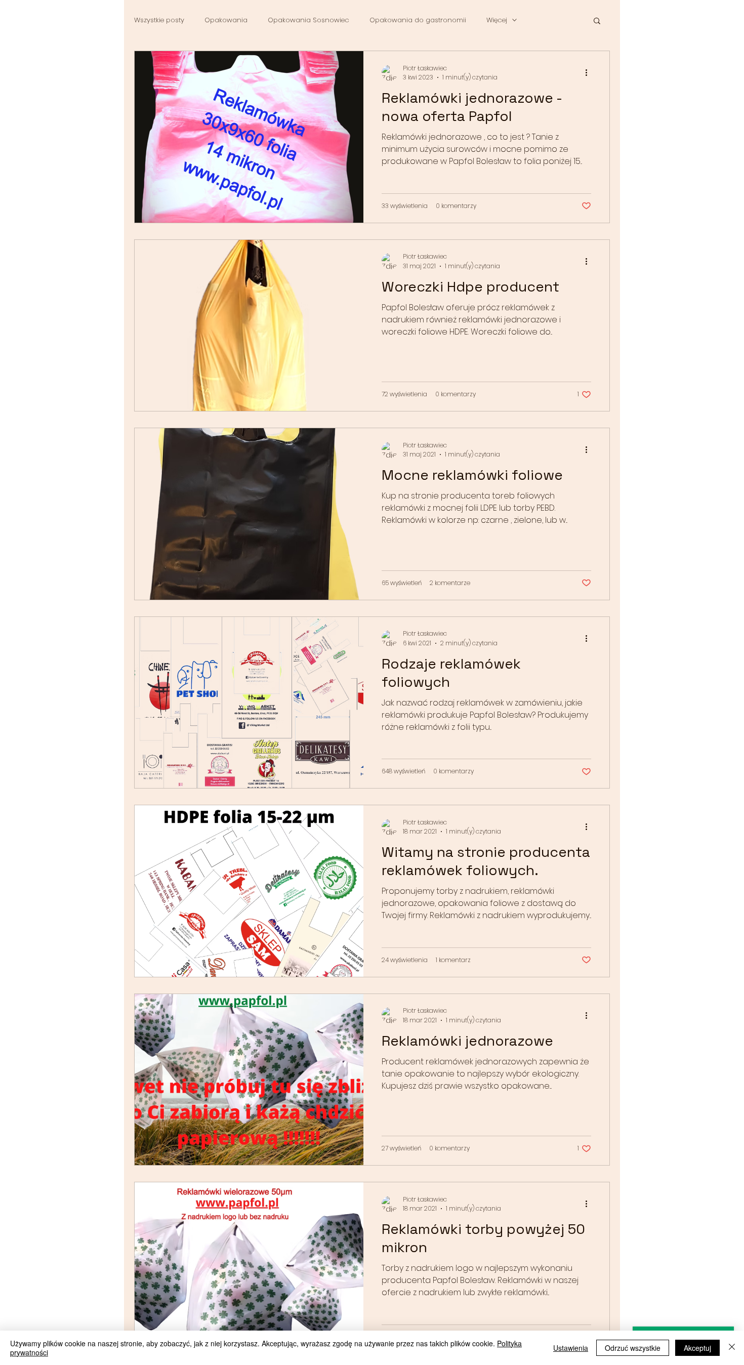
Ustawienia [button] (570, 1348)
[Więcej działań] (590, 73)
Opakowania (225, 20)
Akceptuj (697, 1348)
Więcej (496, 20)
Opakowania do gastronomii (417, 20)
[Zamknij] (732, 1348)
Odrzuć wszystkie (632, 1348)
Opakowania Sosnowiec (308, 20)
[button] (597, 21)
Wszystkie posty (159, 20)
